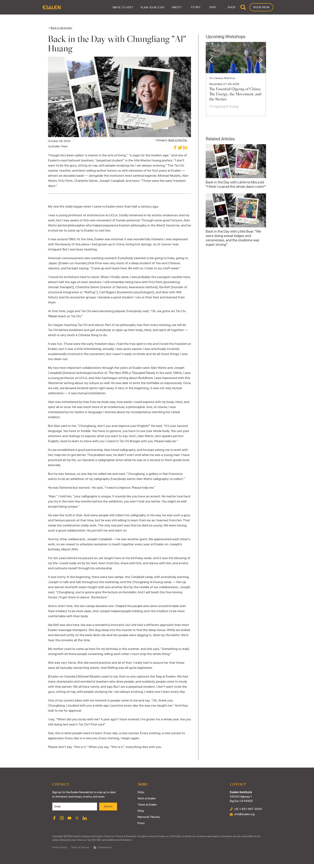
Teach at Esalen (147, 804)
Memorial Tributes (149, 817)
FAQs (141, 792)
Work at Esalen (147, 798)
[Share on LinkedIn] (185, 147)
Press (141, 823)
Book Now (261, 7)
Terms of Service (80, 847)
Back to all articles (61, 28)
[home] (51, 7)
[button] (123, 7)
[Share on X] (180, 147)
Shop (141, 810)
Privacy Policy (59, 847)
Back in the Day (177, 140)
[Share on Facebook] (175, 147)
